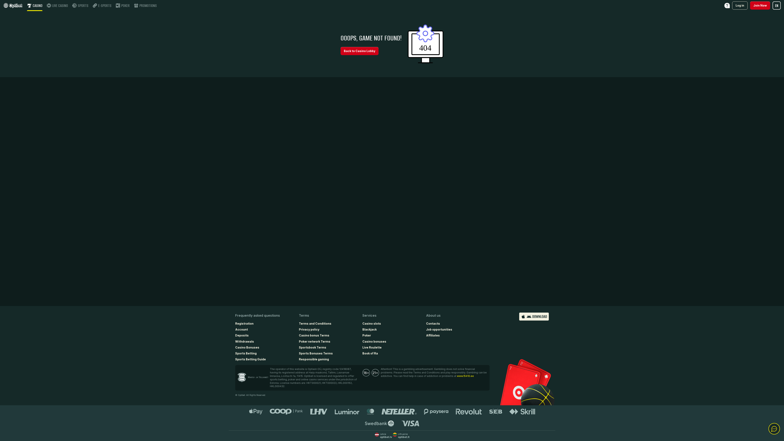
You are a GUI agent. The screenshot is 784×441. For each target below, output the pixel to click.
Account (241, 329)
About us (433, 315)
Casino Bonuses (247, 347)
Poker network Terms (314, 341)
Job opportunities (439, 329)
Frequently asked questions (257, 315)
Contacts (433, 323)
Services (369, 315)
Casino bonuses (374, 341)
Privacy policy (309, 329)
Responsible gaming (314, 359)
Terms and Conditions (315, 323)
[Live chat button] (774, 429)
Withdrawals (244, 341)
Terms (304, 315)
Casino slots (371, 323)
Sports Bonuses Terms (316, 353)
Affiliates (433, 335)
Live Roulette (372, 347)
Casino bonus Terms (314, 335)
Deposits (242, 335)
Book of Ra (370, 353)
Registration (244, 323)
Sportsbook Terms (312, 347)
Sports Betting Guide (250, 359)
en (776, 5)
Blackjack (369, 329)
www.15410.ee (465, 376)
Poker (366, 335)
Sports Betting (246, 353)
